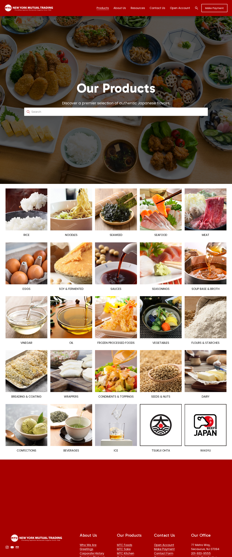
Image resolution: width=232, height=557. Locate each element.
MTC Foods (124, 545)
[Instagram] (7, 547)
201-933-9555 (201, 553)
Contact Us (157, 8)
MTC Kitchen (125, 553)
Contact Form (163, 553)
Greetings (86, 549)
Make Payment (214, 8)
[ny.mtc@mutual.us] (17, 547)
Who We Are (88, 545)
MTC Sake (124, 549)
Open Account (180, 8)
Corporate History (92, 553)
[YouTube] (12, 547)
